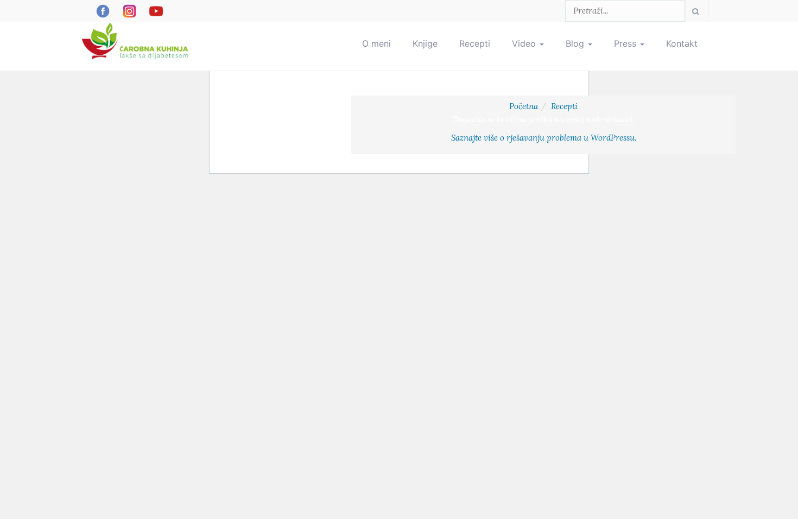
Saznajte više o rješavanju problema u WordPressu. (543, 137)
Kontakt (682, 43)
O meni (376, 43)
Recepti (474, 43)
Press (626, 43)
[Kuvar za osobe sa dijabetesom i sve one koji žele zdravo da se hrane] (136, 35)
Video (525, 43)
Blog (576, 43)
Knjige (425, 43)
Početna (523, 106)
